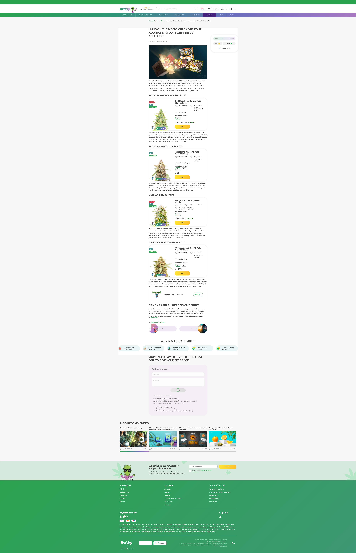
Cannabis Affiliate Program (173, 498)
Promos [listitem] (209, 15)
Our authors (168, 501)
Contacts (167, 492)
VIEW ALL (198, 295)
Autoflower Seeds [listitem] (145, 15)
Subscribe (228, 467)
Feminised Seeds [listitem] (127, 15)
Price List (123, 498)
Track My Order (125, 492)
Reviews (167, 495)
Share (228, 43)
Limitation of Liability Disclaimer (219, 492)
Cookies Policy (214, 498)
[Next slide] (234, 423)
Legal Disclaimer (154, 317)
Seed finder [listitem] (163, 15)
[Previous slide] (230, 423)
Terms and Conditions (216, 489)
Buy (182, 127)
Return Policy (124, 495)
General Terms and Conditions (201, 471)
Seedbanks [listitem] (195, 15)
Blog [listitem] (221, 15)
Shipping (122, 489)
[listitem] (223, 8)
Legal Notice (213, 501)
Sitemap (167, 505)
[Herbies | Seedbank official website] (128, 10)
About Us (167, 489)
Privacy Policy (213, 495)
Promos (122, 501)
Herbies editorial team (158, 322)
